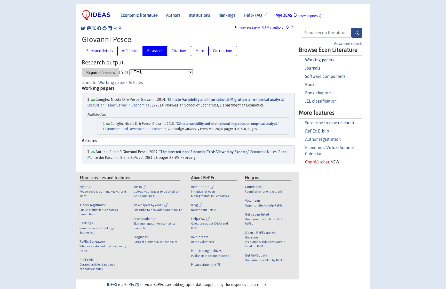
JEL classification (321, 101)
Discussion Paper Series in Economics (118, 105)
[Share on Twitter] (94, 28)
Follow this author (249, 27)
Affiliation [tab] (130, 51)
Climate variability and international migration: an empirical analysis (227, 124)
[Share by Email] (115, 28)
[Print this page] (120, 28)
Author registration (323, 139)
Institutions (199, 15)
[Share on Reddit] (104, 28)
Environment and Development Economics (134, 129)
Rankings (226, 15)
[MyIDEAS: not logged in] (289, 27)
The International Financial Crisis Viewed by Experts (203, 152)
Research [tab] (155, 51)
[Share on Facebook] (99, 28)
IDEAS (112, 285)
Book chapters (318, 92)
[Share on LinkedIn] (110, 28)
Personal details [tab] (99, 51)
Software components (325, 76)
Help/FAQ (253, 15)
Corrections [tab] (223, 51)
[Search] (356, 33)
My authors (274, 27)
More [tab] (199, 51)
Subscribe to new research (329, 122)
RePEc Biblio (317, 131)
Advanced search (348, 44)
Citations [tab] (179, 51)
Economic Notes (263, 152)
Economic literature (139, 15)
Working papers (319, 59)
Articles (136, 82)
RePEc (130, 285)
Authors (173, 15)
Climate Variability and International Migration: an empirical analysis (225, 99)
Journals (312, 68)
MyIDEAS (298, 15)
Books (310, 84)
